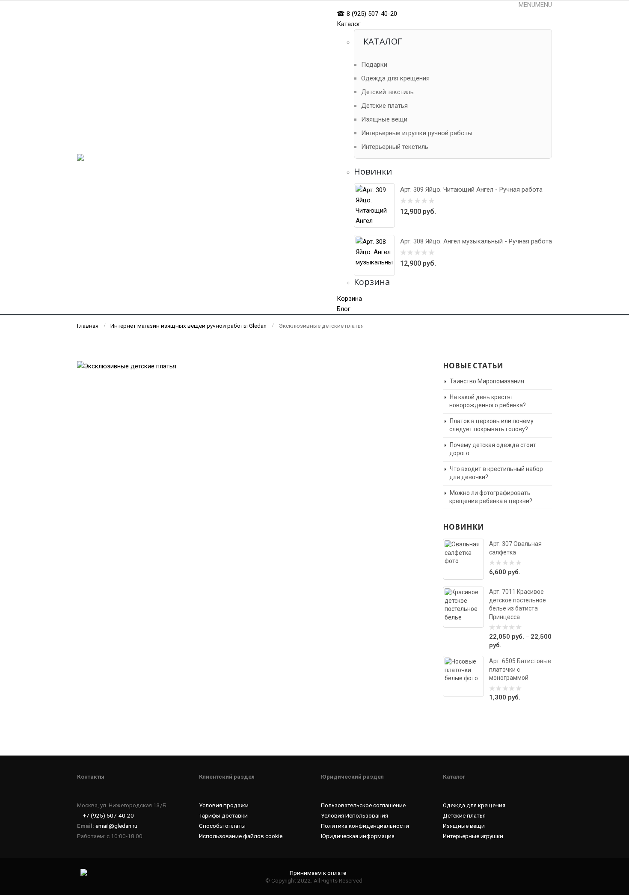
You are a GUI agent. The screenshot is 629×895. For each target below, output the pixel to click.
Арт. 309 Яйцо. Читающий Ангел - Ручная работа (471, 189)
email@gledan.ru (116, 825)
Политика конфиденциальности (365, 825)
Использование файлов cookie (240, 836)
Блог (343, 309)
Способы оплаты (222, 825)
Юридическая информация (358, 836)
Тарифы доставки (223, 815)
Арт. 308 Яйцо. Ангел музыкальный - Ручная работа (476, 241)
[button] (535, 5)
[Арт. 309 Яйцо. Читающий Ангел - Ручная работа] (374, 205)
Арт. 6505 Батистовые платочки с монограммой (520, 669)
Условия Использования (354, 815)
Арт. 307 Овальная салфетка (515, 547)
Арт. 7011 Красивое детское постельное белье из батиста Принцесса (517, 604)
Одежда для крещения (395, 78)
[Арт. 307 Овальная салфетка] (463, 559)
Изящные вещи (384, 119)
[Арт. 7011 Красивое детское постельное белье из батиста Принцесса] (463, 607)
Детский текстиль (387, 92)
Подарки (374, 64)
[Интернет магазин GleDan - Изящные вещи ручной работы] (117, 158)
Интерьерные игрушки (473, 836)
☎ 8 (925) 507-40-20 (367, 14)
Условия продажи (224, 805)
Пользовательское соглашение (363, 805)
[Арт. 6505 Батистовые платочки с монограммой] (463, 676)
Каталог (349, 24)
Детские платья (384, 106)
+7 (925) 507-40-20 (108, 815)
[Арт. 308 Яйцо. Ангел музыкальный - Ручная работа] (374, 255)
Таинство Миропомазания (487, 381)
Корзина (349, 298)
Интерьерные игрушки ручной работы (416, 133)
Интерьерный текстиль (394, 147)
